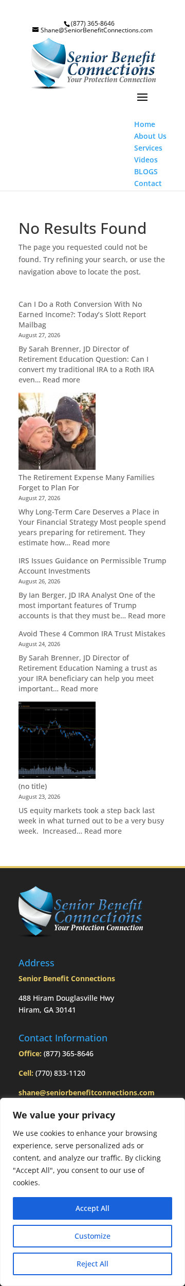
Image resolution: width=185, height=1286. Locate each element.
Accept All (92, 1208)
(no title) (32, 786)
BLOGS (146, 171)
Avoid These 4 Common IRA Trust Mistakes (91, 633)
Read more (61, 379)
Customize (92, 1236)
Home (144, 124)
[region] (92, 1192)
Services (148, 148)
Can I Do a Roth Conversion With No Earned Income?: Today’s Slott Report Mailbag (82, 314)
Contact (148, 183)
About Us (150, 136)
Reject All (92, 1264)
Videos (146, 159)
